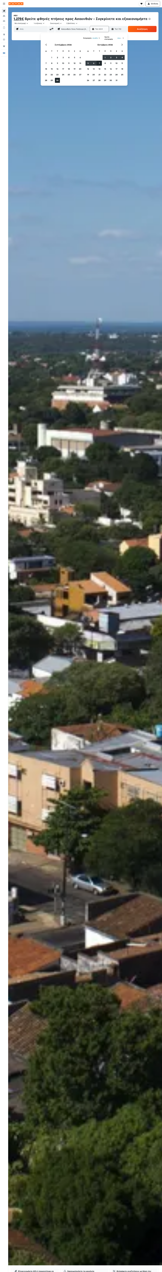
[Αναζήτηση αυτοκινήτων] (4, 21)
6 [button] (80, 57)
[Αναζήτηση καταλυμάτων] (4, 16)
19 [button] (74, 69)
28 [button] (46, 80)
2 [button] (57, 57)
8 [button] (51, 63)
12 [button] (74, 63)
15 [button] (52, 69)
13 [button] (80, 63)
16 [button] (57, 69)
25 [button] (69, 74)
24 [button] (63, 74)
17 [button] (63, 69)
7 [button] (99, 63)
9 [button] (57, 63)
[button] (4, 3)
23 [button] (57, 74)
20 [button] (80, 69)
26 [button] (74, 74)
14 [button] (46, 69)
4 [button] (68, 57)
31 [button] (116, 80)
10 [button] (63, 63)
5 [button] (74, 57)
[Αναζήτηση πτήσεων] (4, 11)
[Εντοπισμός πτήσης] (4, 39)
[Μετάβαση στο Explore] (4, 34)
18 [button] (69, 69)
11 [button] (68, 63)
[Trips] (4, 46)
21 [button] (46, 74)
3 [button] (63, 57)
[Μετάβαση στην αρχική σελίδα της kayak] (16, 3)
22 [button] (52, 74)
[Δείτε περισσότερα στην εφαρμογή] (4, 27)
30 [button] (57, 80)
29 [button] (52, 80)
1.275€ (19, 19)
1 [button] (51, 57)
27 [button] (80, 74)
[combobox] (21, 23)
